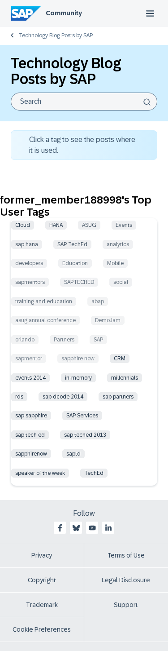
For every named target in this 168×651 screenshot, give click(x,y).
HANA (56, 225)
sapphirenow (31, 454)
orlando (24, 340)
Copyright (42, 580)
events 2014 (30, 378)
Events (124, 225)
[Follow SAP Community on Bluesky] (76, 527)
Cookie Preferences (42, 629)
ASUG (89, 225)
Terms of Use (126, 555)
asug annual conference (45, 320)
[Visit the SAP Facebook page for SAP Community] (60, 527)
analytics (118, 244)
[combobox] (84, 102)
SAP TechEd (72, 244)
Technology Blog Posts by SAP (56, 35)
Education (75, 263)
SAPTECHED (79, 282)
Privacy (41, 555)
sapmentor (28, 358)
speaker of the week (40, 473)
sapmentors (30, 282)
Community (64, 13)
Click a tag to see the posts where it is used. (82, 145)
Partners (64, 340)
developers (29, 263)
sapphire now (78, 358)
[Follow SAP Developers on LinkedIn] (108, 527)
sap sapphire (31, 415)
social (120, 282)
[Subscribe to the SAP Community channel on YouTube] (92, 527)
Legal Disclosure (126, 580)
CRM (119, 358)
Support (126, 604)
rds (19, 397)
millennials (124, 378)
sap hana (26, 244)
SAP (98, 340)
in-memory (78, 378)
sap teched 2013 (85, 435)
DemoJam (108, 320)
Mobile (115, 263)
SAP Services (82, 415)
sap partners (118, 397)
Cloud (22, 225)
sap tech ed (30, 435)
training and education (43, 301)
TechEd (93, 473)
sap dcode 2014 (63, 397)
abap (97, 301)
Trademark (42, 604)
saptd (73, 454)
